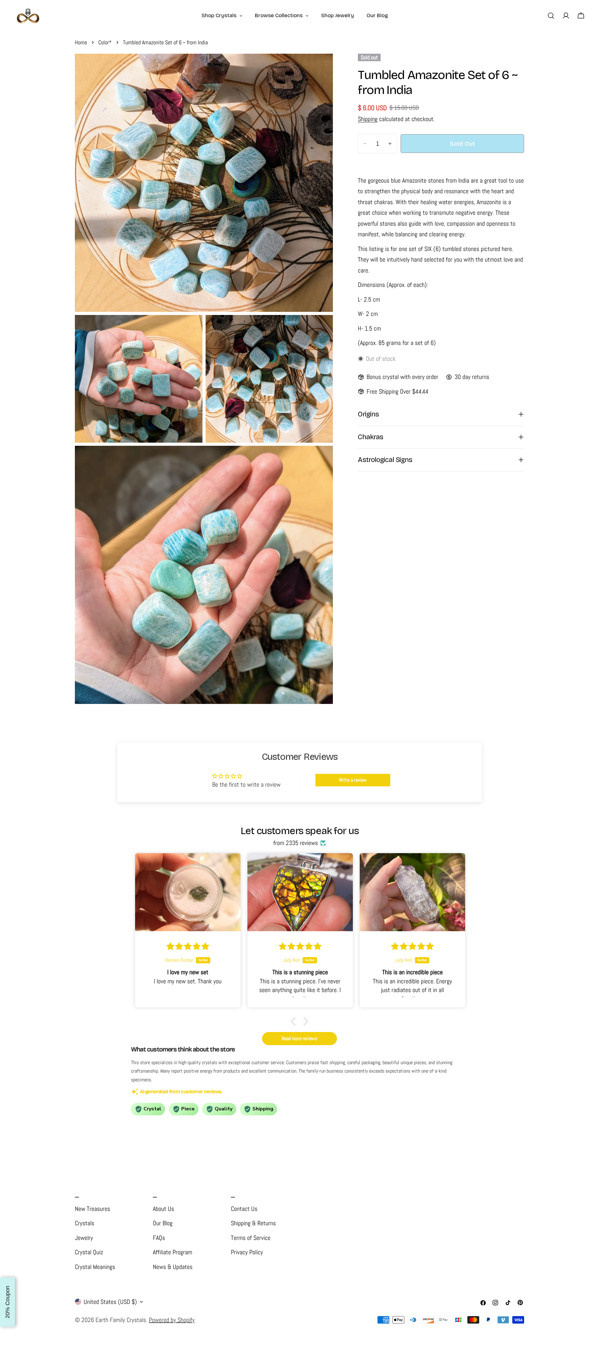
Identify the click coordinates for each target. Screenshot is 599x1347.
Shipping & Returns (253, 1223)
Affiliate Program (172, 1252)
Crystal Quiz (89, 1252)
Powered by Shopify (172, 1320)
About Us (163, 1209)
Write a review (353, 780)
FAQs (159, 1238)
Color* (105, 42)
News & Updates (172, 1267)
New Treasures (92, 1209)
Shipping (367, 119)
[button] (294, 1021)
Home (81, 42)
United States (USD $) (110, 1302)
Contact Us (244, 1209)
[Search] (551, 15)
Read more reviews (299, 1038)
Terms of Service (250, 1238)
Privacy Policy (247, 1252)
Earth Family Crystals (120, 1320)
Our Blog (163, 1223)
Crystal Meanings (95, 1267)
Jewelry (84, 1238)
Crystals (84, 1223)
